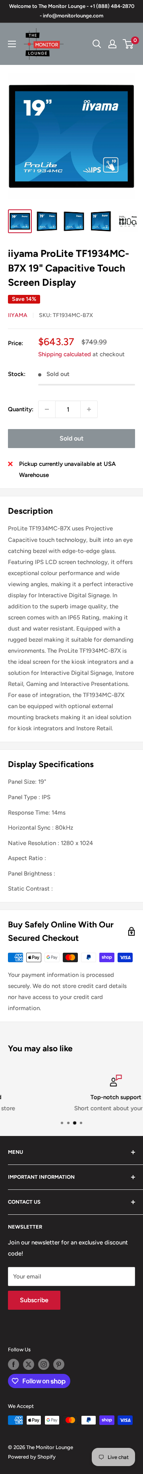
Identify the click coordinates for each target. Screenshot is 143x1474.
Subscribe (34, 1300)
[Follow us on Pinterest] (58, 1364)
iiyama (17, 315)
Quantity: (20, 409)
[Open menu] (12, 44)
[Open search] (97, 44)
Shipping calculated (64, 354)
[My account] (112, 44)
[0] (128, 44)
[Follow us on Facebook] (13, 1364)
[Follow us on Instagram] (43, 1364)
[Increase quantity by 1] (89, 409)
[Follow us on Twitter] (28, 1364)
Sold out (71, 438)
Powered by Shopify (32, 1457)
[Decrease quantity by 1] (47, 409)
